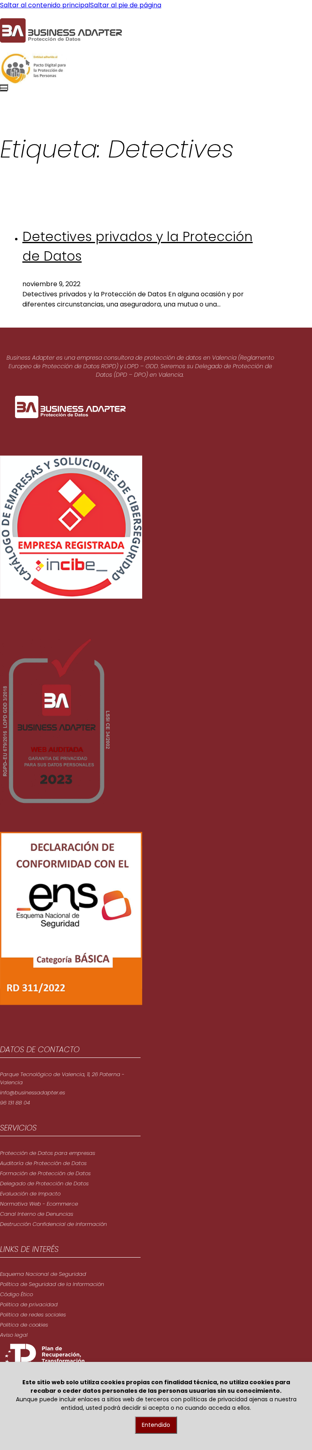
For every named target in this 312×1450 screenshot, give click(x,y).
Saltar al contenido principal (45, 5)
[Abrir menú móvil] (4, 87)
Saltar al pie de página (125, 5)
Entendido (156, 1425)
